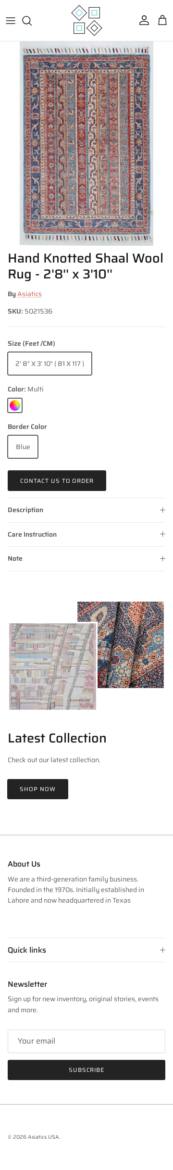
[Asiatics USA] (86, 20)
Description (25, 509)
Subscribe (87, 1069)
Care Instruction (32, 534)
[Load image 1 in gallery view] (86, 143)
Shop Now (38, 788)
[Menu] (10, 20)
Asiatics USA (43, 1137)
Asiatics (29, 294)
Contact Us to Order (57, 480)
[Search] (31, 20)
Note (15, 558)
